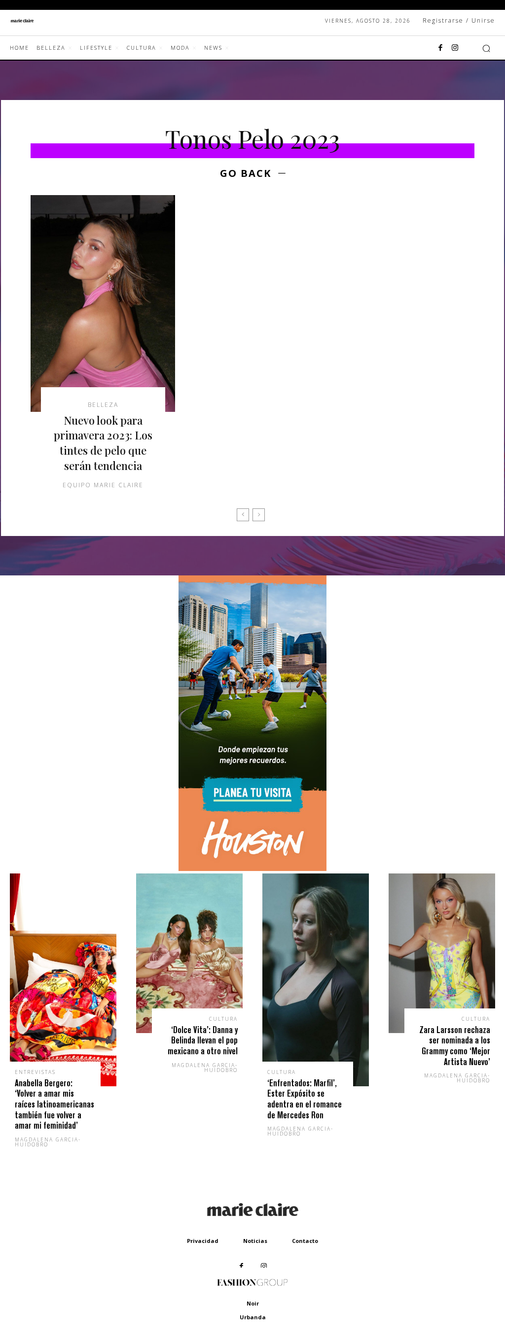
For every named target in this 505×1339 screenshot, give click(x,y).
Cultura (223, 1018)
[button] (486, 48)
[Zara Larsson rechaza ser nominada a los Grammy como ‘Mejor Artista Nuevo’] (442, 953)
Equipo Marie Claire (103, 485)
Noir (253, 1303)
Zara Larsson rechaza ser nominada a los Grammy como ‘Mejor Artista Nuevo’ (454, 1046)
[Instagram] (455, 48)
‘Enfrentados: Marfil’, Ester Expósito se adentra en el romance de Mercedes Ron (304, 1099)
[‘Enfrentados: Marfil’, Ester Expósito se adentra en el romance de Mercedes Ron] (315, 979)
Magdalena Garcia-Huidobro (48, 1142)
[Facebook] (440, 48)
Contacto (305, 1240)
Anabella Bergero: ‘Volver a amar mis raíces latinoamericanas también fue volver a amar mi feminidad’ (54, 1104)
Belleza (103, 405)
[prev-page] (243, 514)
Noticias (255, 1240)
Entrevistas (35, 1072)
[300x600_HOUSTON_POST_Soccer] (252, 868)
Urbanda (253, 1317)
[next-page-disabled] (258, 514)
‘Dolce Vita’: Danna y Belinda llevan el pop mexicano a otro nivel (203, 1040)
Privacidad (202, 1240)
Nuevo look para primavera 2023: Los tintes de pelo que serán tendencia (103, 443)
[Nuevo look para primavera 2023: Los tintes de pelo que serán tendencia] (103, 303)
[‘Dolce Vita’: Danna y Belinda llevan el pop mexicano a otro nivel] (189, 953)
